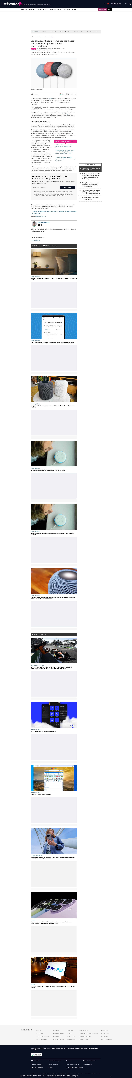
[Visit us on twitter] (115, 4)
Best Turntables (84, 1030)
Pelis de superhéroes (92, 32)
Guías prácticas (42, 9)
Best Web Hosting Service (42, 1036)
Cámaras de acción (65, 32)
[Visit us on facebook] (112, 4)
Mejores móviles (78, 32)
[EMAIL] (42, 225)
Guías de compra (55, 9)
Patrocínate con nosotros (72, 1064)
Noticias (24, 9)
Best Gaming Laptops (58, 1033)
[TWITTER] (39, 225)
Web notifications (87, 1064)
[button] (128, 4)
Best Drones (104, 1036)
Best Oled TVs (71, 1036)
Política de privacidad (36, 1064)
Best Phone (70, 1030)
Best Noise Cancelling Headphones (89, 1033)
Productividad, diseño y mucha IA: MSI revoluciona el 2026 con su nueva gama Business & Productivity (91, 176)
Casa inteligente (39, 37)
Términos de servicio (52, 191)
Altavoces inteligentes (50, 37)
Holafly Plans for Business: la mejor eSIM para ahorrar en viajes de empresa (90, 184)
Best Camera (104, 1030)
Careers (51, 1067)
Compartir (35, 94)
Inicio (32, 37)
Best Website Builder (41, 1039)
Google (51, 98)
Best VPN (38, 1030)
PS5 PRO (44, 32)
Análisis (31, 9)
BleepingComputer (40, 216)
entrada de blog (63, 114)
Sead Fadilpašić (60, 48)
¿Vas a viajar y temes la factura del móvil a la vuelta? (91, 168)
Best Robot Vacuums (106, 1039)
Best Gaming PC (57, 1036)
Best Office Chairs (84, 1039)
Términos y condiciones (89, 1061)
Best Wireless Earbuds (85, 1036)
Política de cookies (53, 1064)
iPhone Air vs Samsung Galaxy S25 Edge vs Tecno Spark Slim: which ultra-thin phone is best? (91, 192)
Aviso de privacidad (38, 193)
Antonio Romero (43, 48)
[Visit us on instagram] (117, 4)
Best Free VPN (39, 1033)
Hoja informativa (72, 94)
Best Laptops (56, 1030)
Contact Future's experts (55, 1061)
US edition (52, 1076)
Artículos (67, 9)
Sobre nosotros (35, 1061)
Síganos (63, 94)
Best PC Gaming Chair (58, 1039)
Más (73, 9)
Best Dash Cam (105, 1033)
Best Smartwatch (72, 1039)
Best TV (69, 1033)
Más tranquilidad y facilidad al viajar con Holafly (90, 198)
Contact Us (69, 1061)
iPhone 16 (53, 32)
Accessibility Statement (37, 1067)
